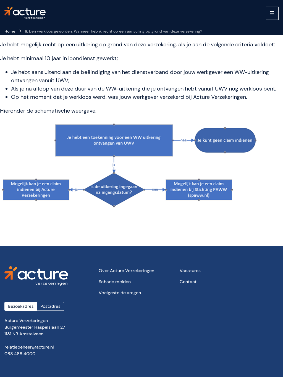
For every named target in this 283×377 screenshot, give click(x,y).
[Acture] (27, 13)
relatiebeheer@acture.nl (29, 347)
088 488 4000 (19, 354)
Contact (188, 282)
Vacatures (190, 271)
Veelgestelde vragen (120, 293)
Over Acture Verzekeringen (126, 271)
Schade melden (115, 282)
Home (9, 31)
